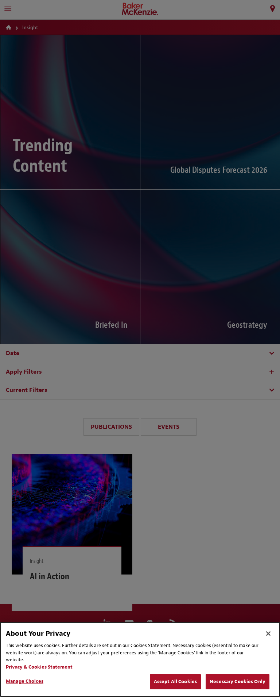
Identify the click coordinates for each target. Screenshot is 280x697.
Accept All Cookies (175, 681)
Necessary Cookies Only (237, 681)
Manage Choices (24, 681)
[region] (140, 659)
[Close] (268, 634)
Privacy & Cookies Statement (39, 667)
